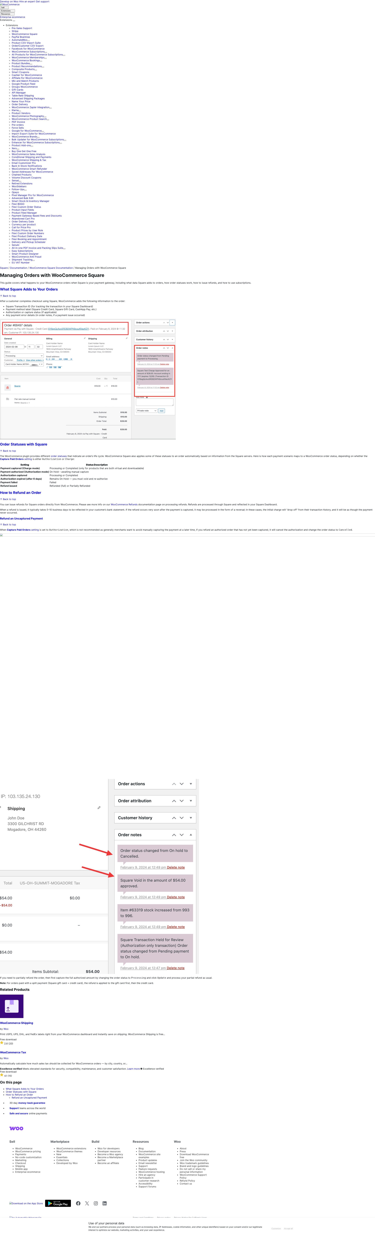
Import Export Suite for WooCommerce (34, 133)
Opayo (15, 192)
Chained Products (21, 174)
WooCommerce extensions (71, 1148)
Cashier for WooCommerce (27, 75)
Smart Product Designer (25, 253)
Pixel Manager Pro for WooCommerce (33, 195)
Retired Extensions (22, 183)
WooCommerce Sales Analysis (28, 154)
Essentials (61, 1157)
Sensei (15, 180)
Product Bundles (21, 63)
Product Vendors (21, 113)
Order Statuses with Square (23, 444)
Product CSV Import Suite (26, 42)
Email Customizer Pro (24, 162)
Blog (141, 1148)
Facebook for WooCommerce (28, 48)
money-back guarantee (31, 1102)
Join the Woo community (193, 1160)
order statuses (59, 456)
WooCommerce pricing (28, 1151)
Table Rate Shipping (23, 95)
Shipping (20, 1166)
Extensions (6, 19)
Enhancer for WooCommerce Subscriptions (36, 142)
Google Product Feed (23, 83)
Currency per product (24, 224)
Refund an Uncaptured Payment (21, 518)
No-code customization (28, 1157)
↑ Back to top (8, 295)
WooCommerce (23, 1148)
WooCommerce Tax (13, 1052)
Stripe (15, 31)
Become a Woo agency (110, 1154)
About (183, 1148)
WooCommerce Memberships (28, 57)
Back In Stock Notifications (27, 165)
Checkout (20, 1163)
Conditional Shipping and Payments (31, 157)
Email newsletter (148, 1163)
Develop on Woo (9, 1)
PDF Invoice (18, 121)
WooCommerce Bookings (26, 60)
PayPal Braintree (21, 36)
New (58, 1154)
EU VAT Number (21, 262)
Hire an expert (27, 1)
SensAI (15, 244)
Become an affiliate (108, 1163)
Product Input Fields (23, 209)
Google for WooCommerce (27, 130)
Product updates (148, 1160)
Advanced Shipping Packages (28, 98)
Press (183, 1151)
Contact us (186, 1183)
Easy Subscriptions (22, 250)
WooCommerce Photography (28, 116)
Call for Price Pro (21, 227)
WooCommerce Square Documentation (51, 267)
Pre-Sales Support (22, 28)
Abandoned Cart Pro (23, 218)
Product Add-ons (21, 145)
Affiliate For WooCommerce (27, 77)
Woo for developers (109, 1148)
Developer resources (109, 1151)
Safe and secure (19, 1113)
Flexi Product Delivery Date (27, 236)
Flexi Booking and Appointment (29, 239)
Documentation (18, 267)
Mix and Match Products (25, 80)
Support (14, 1108)
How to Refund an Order (20, 492)
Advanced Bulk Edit (22, 198)
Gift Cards (17, 89)
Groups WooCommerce (25, 86)
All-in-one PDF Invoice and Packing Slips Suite (37, 247)
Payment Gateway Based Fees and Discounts (37, 215)
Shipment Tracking (22, 259)
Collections (62, 1160)
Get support (42, 1)
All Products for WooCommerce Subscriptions (37, 54)
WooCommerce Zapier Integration (30, 107)
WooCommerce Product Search (29, 118)
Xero (14, 148)
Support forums (147, 1186)
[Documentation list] (14, 20)
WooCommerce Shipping (16, 1023)
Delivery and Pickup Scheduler (29, 242)
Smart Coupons (20, 72)
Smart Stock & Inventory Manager (30, 201)
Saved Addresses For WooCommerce (32, 171)
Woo (6, 1028)
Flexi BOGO (18, 203)
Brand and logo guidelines (194, 1166)
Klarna (15, 110)
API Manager (19, 92)
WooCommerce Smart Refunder (29, 168)
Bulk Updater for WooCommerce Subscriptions (38, 139)
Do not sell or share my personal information (193, 1170)
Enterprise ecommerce (27, 1171)
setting (16, 459)
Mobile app (21, 1168)
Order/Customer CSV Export (28, 45)
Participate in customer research (149, 1179)
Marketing (20, 1160)
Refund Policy (187, 1180)
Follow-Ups (18, 189)
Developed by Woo (67, 1163)
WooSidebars (19, 186)
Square (4, 267)
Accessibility (145, 1183)
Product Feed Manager (24, 212)
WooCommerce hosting (152, 1171)
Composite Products (23, 69)
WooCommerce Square (24, 34)
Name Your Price (21, 101)
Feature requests (148, 1168)
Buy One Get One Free (24, 151)
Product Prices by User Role (27, 230)
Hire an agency (147, 1174)
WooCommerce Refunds (124, 504)
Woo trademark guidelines (194, 1163)
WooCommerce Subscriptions (28, 51)
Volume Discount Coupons (26, 177)
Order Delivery (20, 104)
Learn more (133, 1068)
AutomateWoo (19, 39)
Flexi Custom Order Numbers (28, 233)
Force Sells (18, 127)
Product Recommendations (27, 66)
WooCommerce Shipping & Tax (29, 160)
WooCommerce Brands (24, 136)
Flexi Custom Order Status (26, 206)
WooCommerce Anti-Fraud (26, 256)
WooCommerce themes (69, 1151)
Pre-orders (18, 124)
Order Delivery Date (23, 221)
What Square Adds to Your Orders (29, 289)
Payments (20, 1154)
